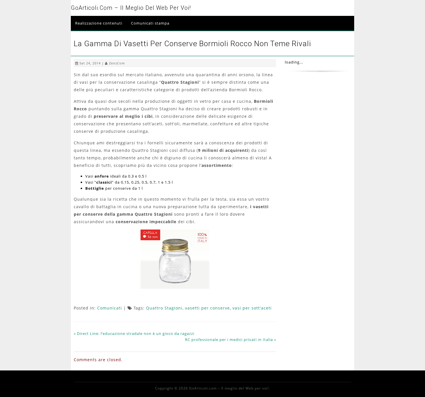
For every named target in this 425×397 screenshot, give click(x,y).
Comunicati (109, 308)
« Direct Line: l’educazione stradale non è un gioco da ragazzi (134, 333)
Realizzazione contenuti (98, 23)
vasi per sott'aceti (252, 308)
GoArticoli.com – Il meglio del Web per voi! (131, 8)
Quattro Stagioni (164, 308)
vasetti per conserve (207, 308)
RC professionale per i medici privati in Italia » (230, 339)
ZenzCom (117, 63)
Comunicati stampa (150, 23)
